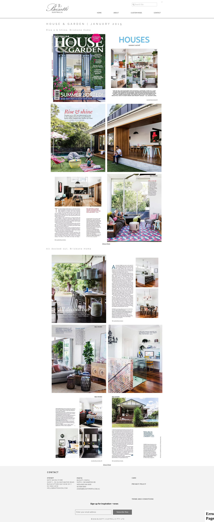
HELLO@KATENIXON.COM (57, 488)
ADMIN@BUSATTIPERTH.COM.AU (88, 489)
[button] (161, 1)
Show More (106, 244)
